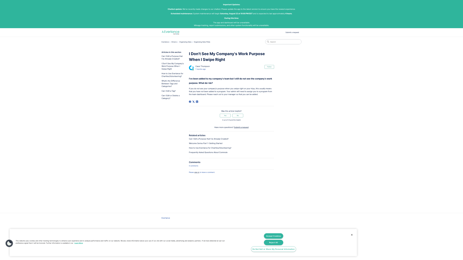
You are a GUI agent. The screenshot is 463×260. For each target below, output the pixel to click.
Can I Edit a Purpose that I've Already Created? (172, 57)
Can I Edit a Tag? (169, 91)
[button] (9, 243)
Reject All (273, 242)
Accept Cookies (273, 236)
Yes (225, 115)
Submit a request (292, 32)
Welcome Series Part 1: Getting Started (205, 143)
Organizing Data (185, 42)
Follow (269, 67)
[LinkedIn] (197, 102)
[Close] (351, 234)
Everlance (165, 42)
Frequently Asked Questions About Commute (208, 152)
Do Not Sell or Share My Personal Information (273, 249)
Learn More (78, 243)
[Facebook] (190, 102)
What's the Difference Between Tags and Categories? (171, 83)
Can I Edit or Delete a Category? (171, 96)
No (238, 115)
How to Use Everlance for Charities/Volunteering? (172, 74)
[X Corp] (193, 102)
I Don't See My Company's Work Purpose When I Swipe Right (173, 66)
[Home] (171, 32)
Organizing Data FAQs (202, 42)
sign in (196, 172)
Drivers (174, 42)
